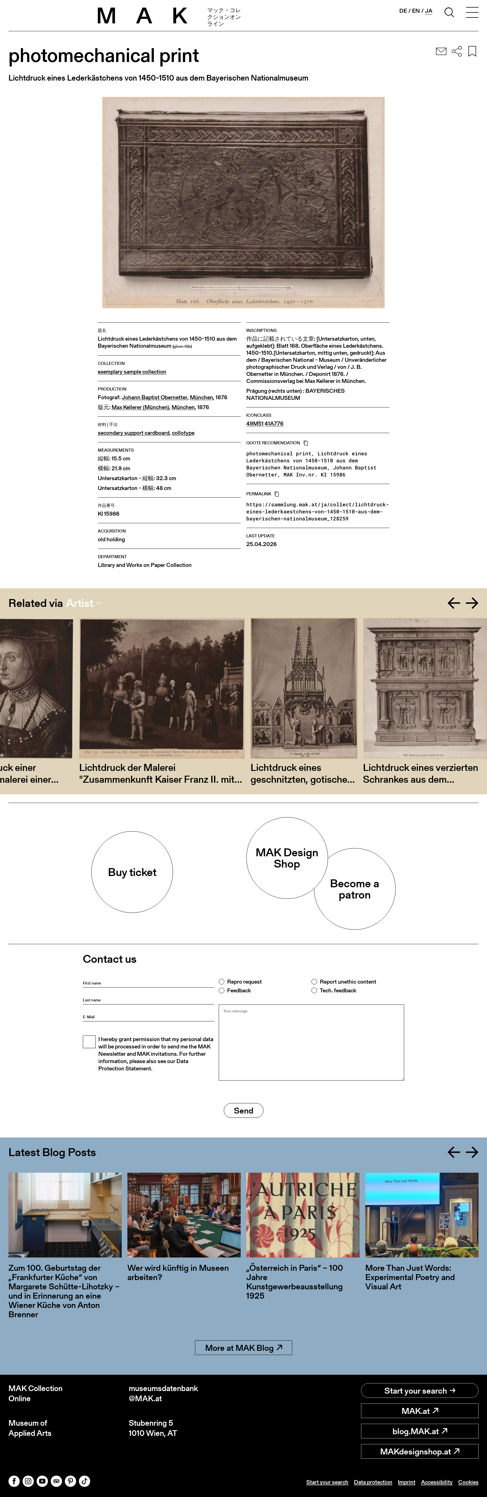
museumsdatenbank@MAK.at (163, 1393)
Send (243, 1110)
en (416, 10)
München (201, 397)
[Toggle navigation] (472, 13)
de (403, 10)
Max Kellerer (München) (140, 407)
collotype (183, 432)
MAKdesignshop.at (415, 1451)
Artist (79, 603)
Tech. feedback (338, 990)
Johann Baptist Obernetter (154, 397)
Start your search (415, 1390)
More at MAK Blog (239, 1348)
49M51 (255, 423)
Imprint (406, 1482)
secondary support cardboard (133, 432)
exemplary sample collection (132, 371)
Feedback (239, 990)
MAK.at (416, 1411)
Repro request (244, 981)
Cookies (468, 1482)
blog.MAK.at (416, 1431)
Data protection (373, 1482)
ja (428, 11)
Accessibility (437, 1482)
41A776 (274, 423)
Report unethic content (348, 981)
